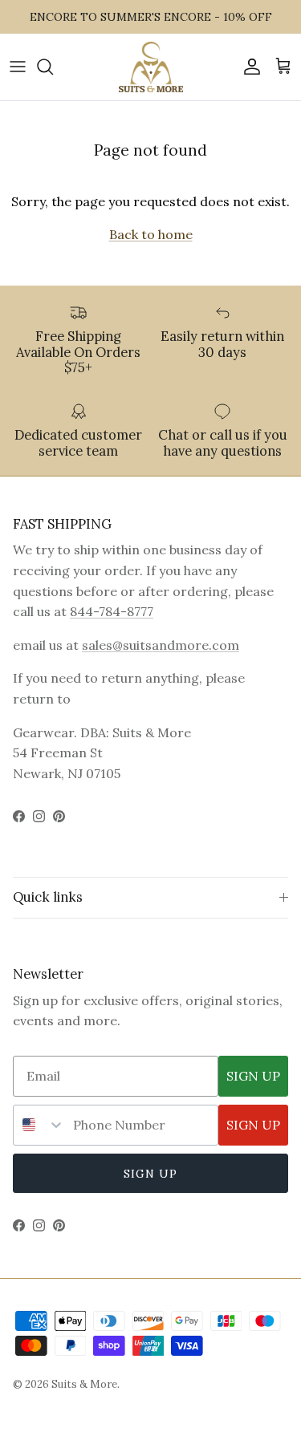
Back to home (151, 234)
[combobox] (39, 1125)
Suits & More (84, 1384)
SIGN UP (253, 1076)
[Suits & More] (151, 67)
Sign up (151, 1173)
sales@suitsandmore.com (160, 645)
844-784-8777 (111, 611)
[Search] (53, 66)
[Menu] (17, 66)
